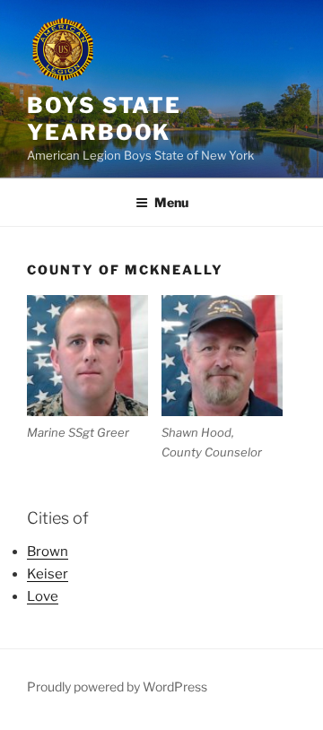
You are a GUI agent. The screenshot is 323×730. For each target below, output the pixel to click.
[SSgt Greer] (87, 355)
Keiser (47, 574)
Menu (171, 202)
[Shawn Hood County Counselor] (222, 355)
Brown (47, 551)
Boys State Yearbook (104, 118)
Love (42, 596)
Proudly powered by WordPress (117, 686)
